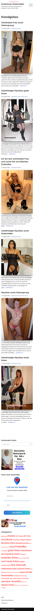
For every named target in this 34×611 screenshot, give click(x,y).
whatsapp (3, 587)
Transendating (24, 585)
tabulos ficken (7, 585)
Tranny (19, 585)
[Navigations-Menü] (31, 5)
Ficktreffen (20, 546)
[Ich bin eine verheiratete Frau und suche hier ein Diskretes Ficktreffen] (17, 191)
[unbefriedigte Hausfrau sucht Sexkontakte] (17, 257)
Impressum (4, 603)
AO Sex (27, 536)
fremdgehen (4, 550)
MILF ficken (25, 96)
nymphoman (5, 565)
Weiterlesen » (23, 85)
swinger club (24, 581)
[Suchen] (31, 444)
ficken (12, 547)
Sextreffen (25, 578)
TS (27, 585)
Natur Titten (26, 558)
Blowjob (19, 543)
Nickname (10, 496)
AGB (2, 597)
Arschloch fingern (19, 540)
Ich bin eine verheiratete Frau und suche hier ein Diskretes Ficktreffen (15, 161)
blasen (28, 540)
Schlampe (16, 576)
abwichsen (4, 536)
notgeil (22, 562)
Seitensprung (23, 575)
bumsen (26, 543)
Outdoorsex (10, 572)
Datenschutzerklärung (7, 600)
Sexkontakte (5, 578)
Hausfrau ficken (12, 554)
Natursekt (21, 558)
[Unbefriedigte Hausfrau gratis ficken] (17, 120)
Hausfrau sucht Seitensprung (15, 292)
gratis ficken (14, 550)
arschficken (7, 539)
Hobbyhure (23, 554)
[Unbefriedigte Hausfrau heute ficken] (17, 388)
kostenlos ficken (9, 557)
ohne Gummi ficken (21, 569)
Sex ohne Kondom (16, 578)
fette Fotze (7, 547)
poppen (22, 572)
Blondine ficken (8, 543)
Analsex (11, 536)
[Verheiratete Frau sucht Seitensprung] (17, 52)
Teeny (16, 585)
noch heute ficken (10, 561)
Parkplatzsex (16, 572)
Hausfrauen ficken (16, 28)
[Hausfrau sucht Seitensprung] (17, 319)
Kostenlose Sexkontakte (7, 609)
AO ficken (19, 536)
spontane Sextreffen (11, 581)
